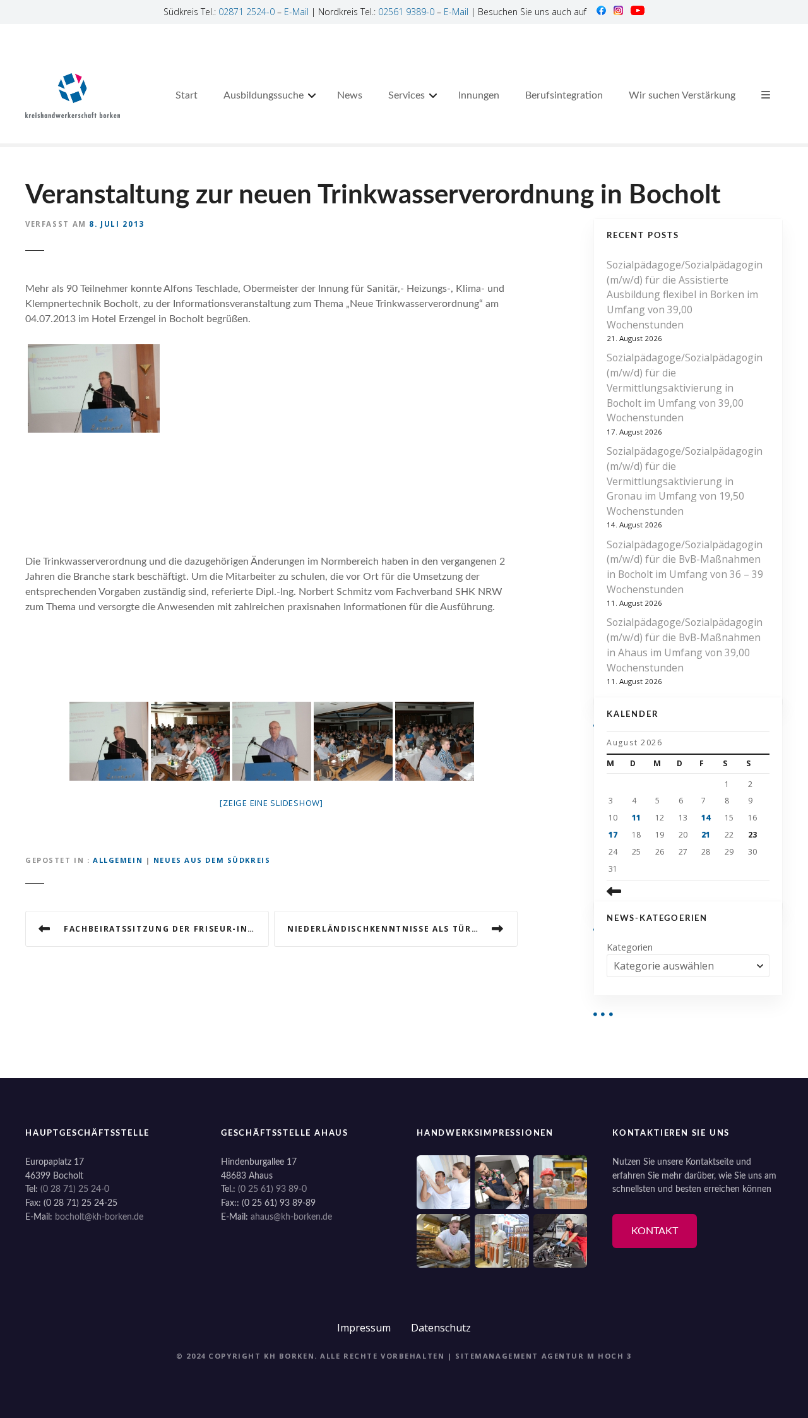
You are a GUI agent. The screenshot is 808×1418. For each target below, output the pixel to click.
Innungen (478, 95)
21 (705, 834)
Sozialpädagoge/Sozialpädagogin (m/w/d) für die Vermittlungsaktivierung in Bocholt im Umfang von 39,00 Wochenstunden (685, 387)
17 (613, 834)
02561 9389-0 (406, 12)
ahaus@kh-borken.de (291, 1217)
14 (705, 817)
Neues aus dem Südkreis (212, 860)
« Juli (633, 891)
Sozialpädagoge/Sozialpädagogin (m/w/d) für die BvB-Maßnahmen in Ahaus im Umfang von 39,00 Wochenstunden (685, 644)
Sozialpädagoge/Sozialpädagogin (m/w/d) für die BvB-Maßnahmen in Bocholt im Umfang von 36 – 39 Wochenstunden (685, 567)
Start (186, 95)
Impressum (364, 1328)
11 (636, 817)
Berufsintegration (564, 95)
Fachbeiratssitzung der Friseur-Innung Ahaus (166, 928)
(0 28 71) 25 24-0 (74, 1189)
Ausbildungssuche (263, 95)
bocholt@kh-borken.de (99, 1217)
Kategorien (630, 947)
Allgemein (118, 860)
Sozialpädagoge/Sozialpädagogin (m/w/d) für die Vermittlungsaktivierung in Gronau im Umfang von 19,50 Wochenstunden (685, 481)
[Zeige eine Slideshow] (271, 802)
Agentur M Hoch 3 (587, 1356)
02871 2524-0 (246, 12)
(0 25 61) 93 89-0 (272, 1189)
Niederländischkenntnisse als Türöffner (398, 928)
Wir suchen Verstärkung (682, 95)
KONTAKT (654, 1231)
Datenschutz (441, 1328)
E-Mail (296, 12)
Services (406, 95)
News (349, 95)
